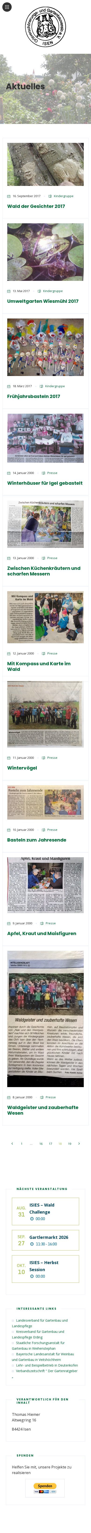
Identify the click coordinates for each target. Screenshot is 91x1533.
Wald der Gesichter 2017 (36, 206)
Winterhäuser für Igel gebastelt (45, 483)
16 (40, 1144)
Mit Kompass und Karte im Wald (39, 666)
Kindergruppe (64, 196)
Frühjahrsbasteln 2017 (33, 396)
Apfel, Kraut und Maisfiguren (41, 933)
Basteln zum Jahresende (36, 840)
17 (50, 1144)
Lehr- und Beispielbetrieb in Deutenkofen (47, 1365)
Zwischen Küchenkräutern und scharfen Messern (43, 571)
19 (69, 1144)
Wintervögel (22, 768)
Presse (52, 473)
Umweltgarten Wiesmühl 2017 (43, 301)
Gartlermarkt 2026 (48, 1237)
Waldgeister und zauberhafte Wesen (42, 1110)
